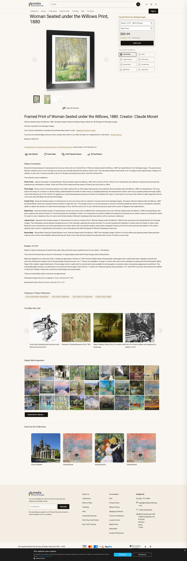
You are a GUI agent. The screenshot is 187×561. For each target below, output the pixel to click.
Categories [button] (34, 11)
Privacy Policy (114, 503)
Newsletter (113, 529)
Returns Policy (114, 507)
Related (109, 296)
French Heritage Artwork (65, 147)
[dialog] (93, 554)
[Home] (38, 4)
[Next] (106, 59)
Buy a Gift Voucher (89, 524)
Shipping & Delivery (116, 511)
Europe (98, 296)
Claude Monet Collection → (36, 415)
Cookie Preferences (116, 533)
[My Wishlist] (147, 4)
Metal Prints (113, 524)
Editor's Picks (64, 11)
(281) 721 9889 (144, 498)
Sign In (153, 11)
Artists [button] (43, 11)
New (83, 11)
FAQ (110, 498)
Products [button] (90, 11)
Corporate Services (89, 516)
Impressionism (44, 296)
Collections (53, 11)
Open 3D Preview (72, 108)
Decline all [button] (142, 554)
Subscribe (63, 507)
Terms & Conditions (116, 516)
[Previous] (34, 59)
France (103, 296)
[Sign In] (156, 4)
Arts (27, 296)
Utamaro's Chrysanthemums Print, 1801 (76, 344)
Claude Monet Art (29, 147)
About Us (85, 494)
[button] (72, 558)
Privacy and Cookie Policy (44, 556)
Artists (58, 296)
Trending (75, 11)
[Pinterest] (150, 548)
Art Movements (34, 296)
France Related (36, 465)
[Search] (138, 4)
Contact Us (140, 494)
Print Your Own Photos (90, 520)
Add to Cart (137, 43)
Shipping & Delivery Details (86, 130)
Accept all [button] (122, 554)
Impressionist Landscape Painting (46, 147)
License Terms (114, 520)
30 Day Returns (116, 135)
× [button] (185, 550)
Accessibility (114, 494)
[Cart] (151, 4)
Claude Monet (65, 296)
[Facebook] (145, 548)
